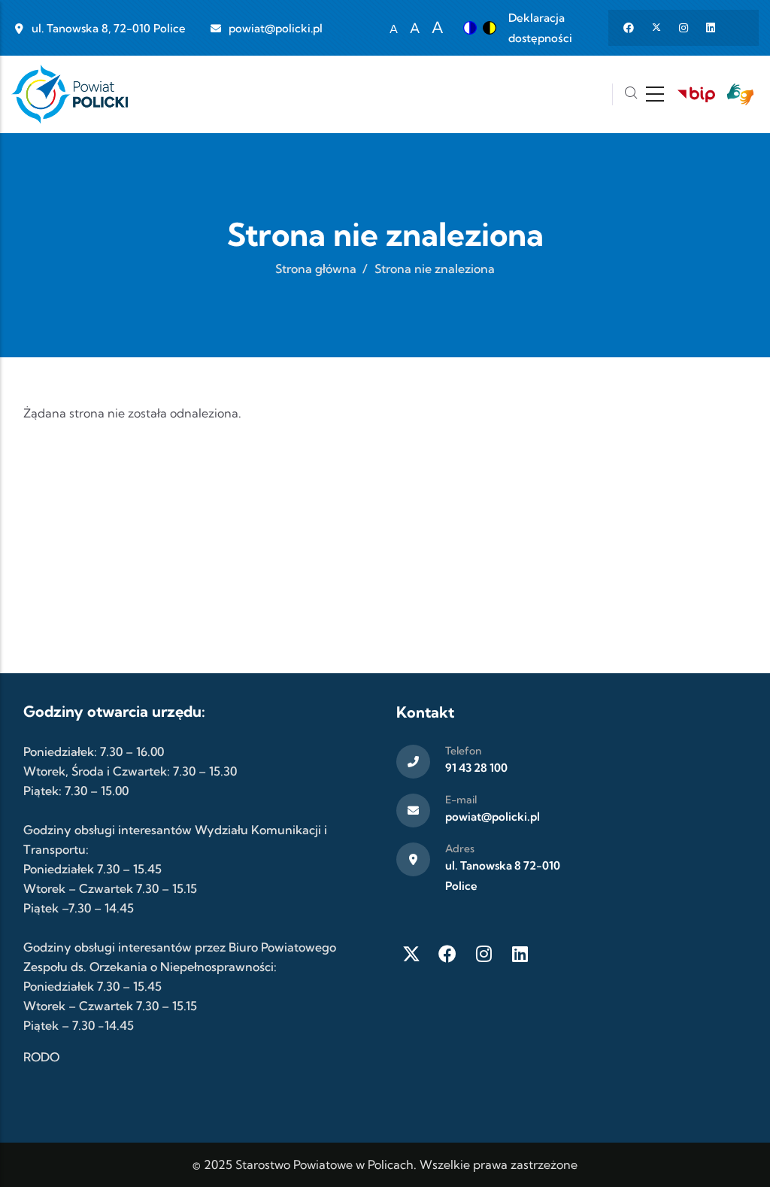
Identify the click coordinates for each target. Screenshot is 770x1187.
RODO (41, 1056)
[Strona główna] (69, 94)
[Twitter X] (411, 954)
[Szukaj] (631, 94)
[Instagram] (483, 954)
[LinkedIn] (520, 954)
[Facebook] (447, 954)
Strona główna (315, 268)
